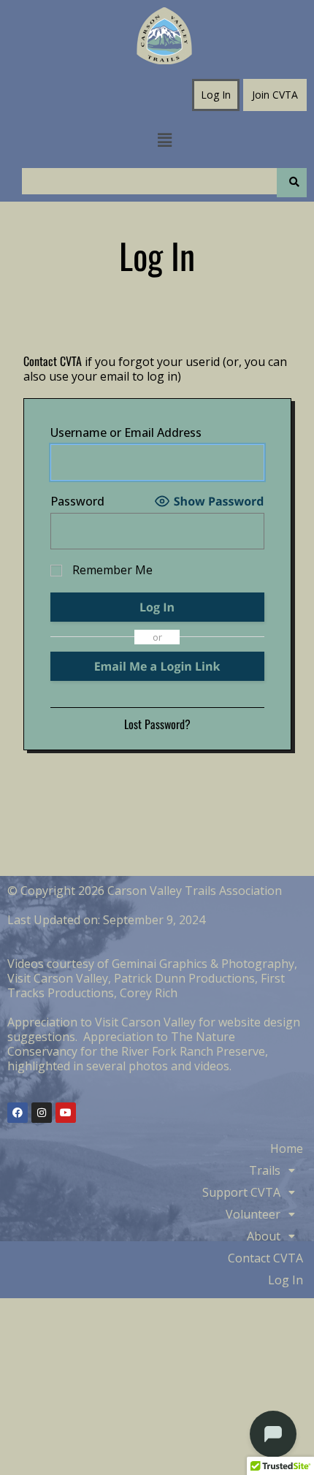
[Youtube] (65, 1112)
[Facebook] (17, 1112)
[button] (164, 139)
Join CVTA (275, 95)
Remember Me (111, 570)
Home (286, 1148)
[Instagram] (41, 1112)
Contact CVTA (52, 361)
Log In (216, 95)
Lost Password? (157, 724)
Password (77, 501)
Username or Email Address (126, 432)
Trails (264, 1170)
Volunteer (253, 1214)
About (263, 1236)
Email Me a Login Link (157, 666)
